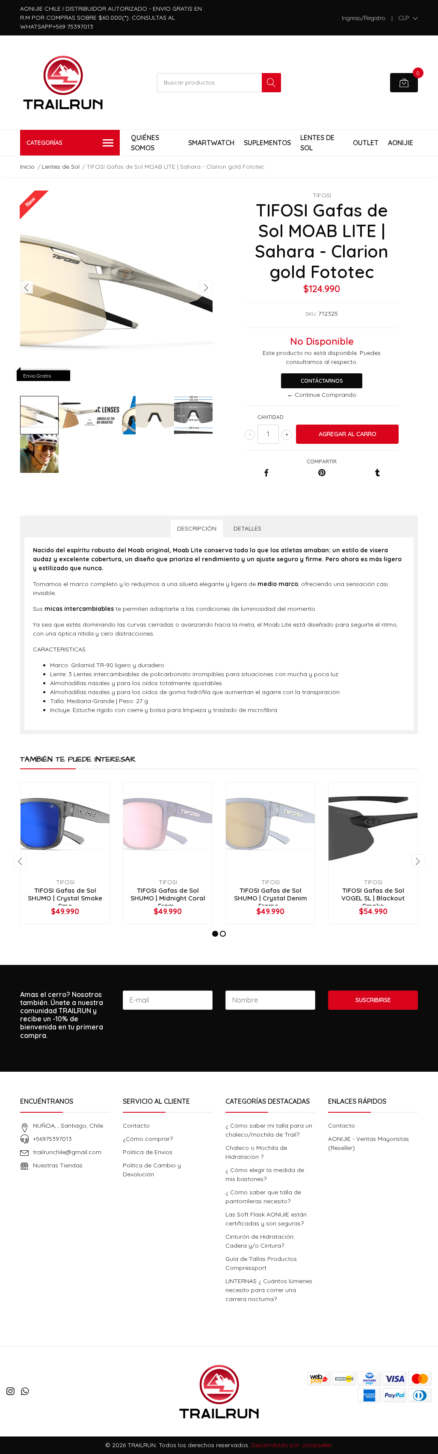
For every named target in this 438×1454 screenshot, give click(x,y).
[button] (408, 17)
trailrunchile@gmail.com (67, 1152)
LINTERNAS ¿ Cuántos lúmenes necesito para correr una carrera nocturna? (268, 1290)
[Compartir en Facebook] (266, 473)
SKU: (311, 314)
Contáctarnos (322, 381)
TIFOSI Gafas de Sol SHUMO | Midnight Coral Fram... (167, 898)
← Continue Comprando (321, 395)
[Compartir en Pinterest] (322, 473)
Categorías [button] (44, 143)
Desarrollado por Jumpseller (291, 1445)
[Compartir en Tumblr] (377, 473)
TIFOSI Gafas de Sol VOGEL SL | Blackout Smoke (373, 898)
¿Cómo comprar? (148, 1139)
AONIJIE (400, 142)
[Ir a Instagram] (10, 1391)
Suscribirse (373, 1000)
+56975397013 (52, 1139)
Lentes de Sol (317, 142)
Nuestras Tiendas (58, 1165)
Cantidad (270, 417)
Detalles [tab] (247, 528)
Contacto (136, 1125)
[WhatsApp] (24, 1391)
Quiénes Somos (145, 142)
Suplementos (267, 142)
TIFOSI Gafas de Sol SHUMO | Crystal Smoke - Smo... (65, 898)
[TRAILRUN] (63, 82)
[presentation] (26, 287)
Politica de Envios (147, 1152)
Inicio (27, 166)
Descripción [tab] (196, 528)
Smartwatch (211, 142)
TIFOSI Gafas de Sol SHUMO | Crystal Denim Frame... (270, 898)
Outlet (366, 142)
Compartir (322, 461)
